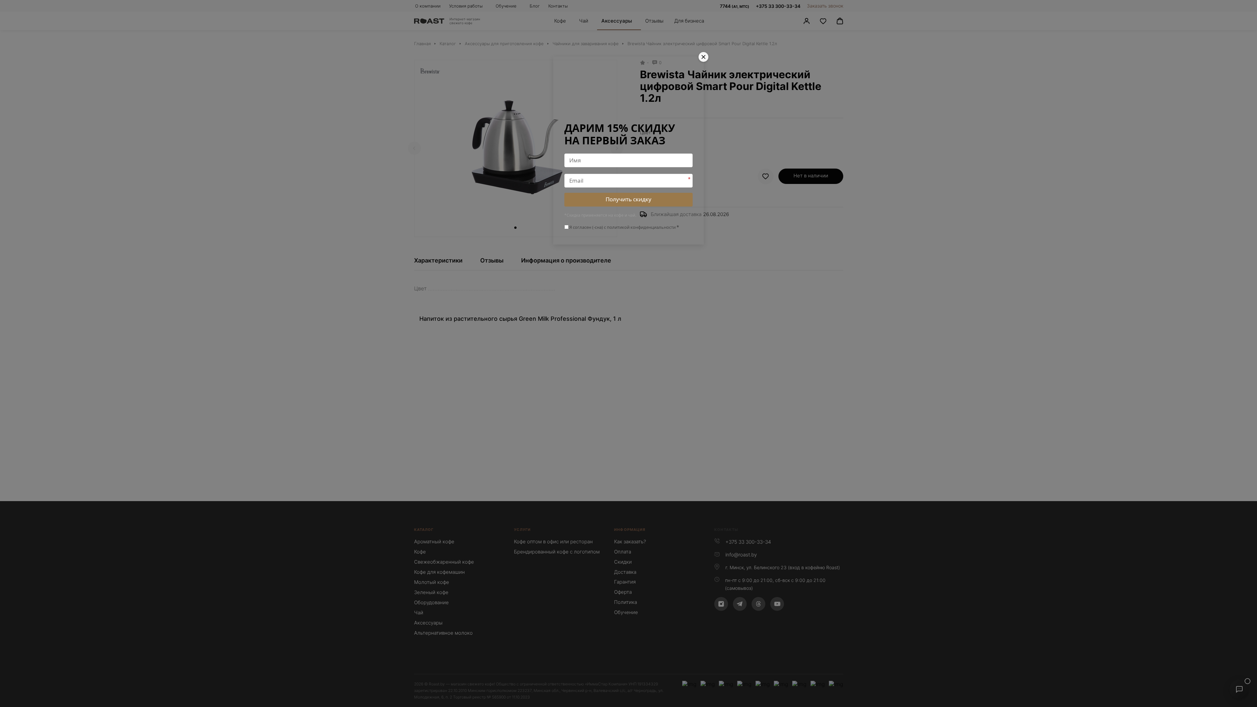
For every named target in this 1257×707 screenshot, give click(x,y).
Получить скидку (628, 199)
